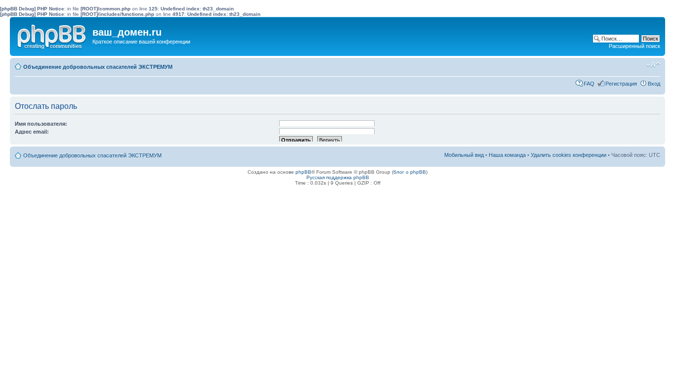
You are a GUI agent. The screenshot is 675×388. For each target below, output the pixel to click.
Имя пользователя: (41, 124)
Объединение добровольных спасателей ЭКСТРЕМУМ (97, 67)
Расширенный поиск (634, 46)
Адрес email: (32, 132)
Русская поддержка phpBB (337, 177)
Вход (654, 84)
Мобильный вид (638, 64)
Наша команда (507, 155)
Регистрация (621, 84)
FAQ (589, 84)
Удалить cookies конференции (568, 155)
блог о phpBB (409, 172)
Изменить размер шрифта (653, 64)
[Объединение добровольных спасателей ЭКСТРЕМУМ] (52, 34)
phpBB (303, 172)
